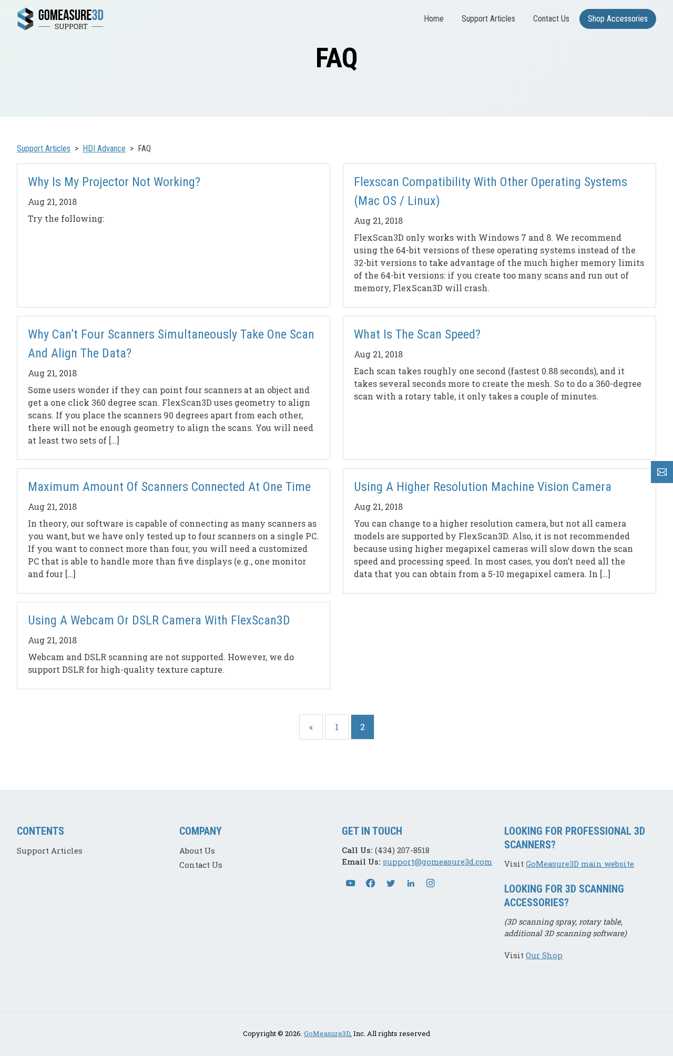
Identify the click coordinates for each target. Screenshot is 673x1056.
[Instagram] (431, 883)
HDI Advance (104, 148)
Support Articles (488, 19)
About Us (197, 850)
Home (434, 19)
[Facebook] (371, 883)
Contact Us (551, 19)
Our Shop (544, 955)
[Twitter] (391, 883)
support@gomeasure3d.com (437, 861)
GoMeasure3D (327, 1033)
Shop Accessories (618, 19)
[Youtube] (351, 883)
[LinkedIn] (411, 883)
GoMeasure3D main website (580, 863)
